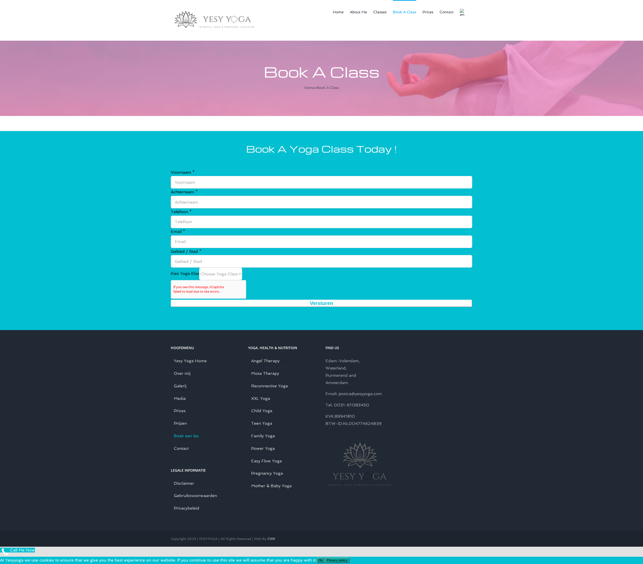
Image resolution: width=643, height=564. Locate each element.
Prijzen (180, 423)
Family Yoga (263, 435)
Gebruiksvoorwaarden (195, 495)
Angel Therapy (265, 360)
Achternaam (184, 192)
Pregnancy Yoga (267, 473)
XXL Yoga (260, 398)
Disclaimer (184, 483)
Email (178, 231)
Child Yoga (261, 410)
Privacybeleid (186, 508)
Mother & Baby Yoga (271, 485)
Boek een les (186, 435)
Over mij (182, 373)
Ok (320, 560)
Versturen (321, 303)
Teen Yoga (261, 423)
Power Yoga (263, 448)
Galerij (180, 386)
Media (180, 398)
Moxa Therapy (265, 373)
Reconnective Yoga (269, 386)
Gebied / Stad (186, 251)
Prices (180, 410)
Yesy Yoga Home (190, 360)
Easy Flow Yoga (266, 461)
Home (309, 88)
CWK (271, 539)
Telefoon (181, 211)
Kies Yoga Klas (185, 273)
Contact (181, 448)
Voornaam (183, 172)
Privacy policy (337, 560)
